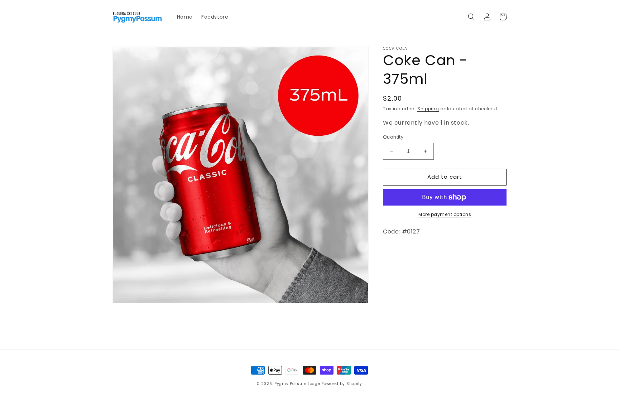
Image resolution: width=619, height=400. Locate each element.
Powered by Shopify (341, 383)
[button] (471, 17)
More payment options (444, 214)
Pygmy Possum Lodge (297, 383)
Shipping (428, 109)
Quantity (393, 137)
